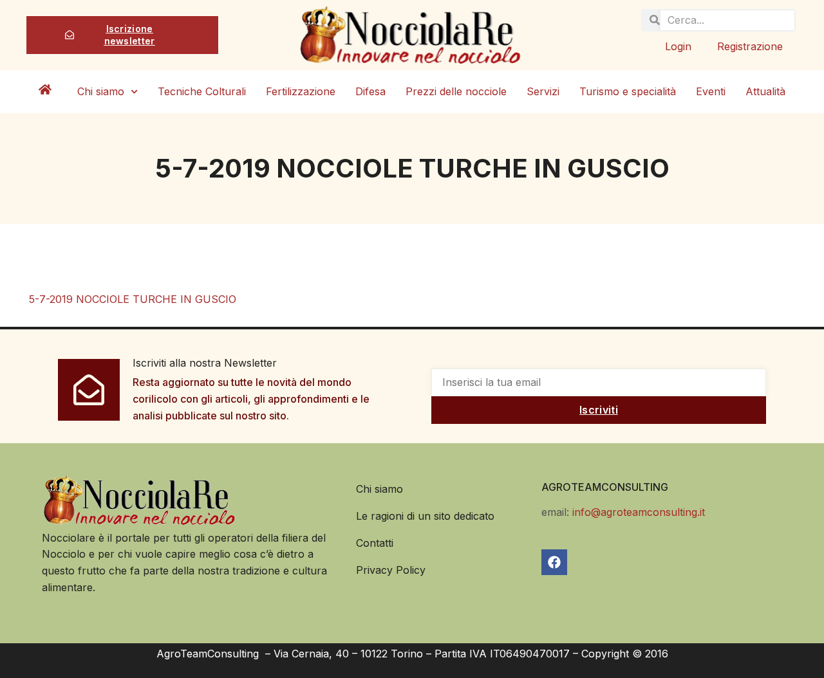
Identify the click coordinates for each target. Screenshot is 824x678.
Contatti (374, 542)
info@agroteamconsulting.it (638, 512)
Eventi (711, 91)
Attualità (765, 91)
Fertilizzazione (300, 91)
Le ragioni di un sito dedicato (425, 515)
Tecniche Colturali (202, 91)
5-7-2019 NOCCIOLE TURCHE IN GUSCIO (132, 299)
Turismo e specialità (627, 91)
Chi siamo (100, 91)
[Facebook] (554, 562)
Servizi (543, 91)
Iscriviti (598, 409)
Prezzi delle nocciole (456, 91)
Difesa (370, 91)
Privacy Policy (391, 569)
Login (678, 46)
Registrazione (750, 46)
